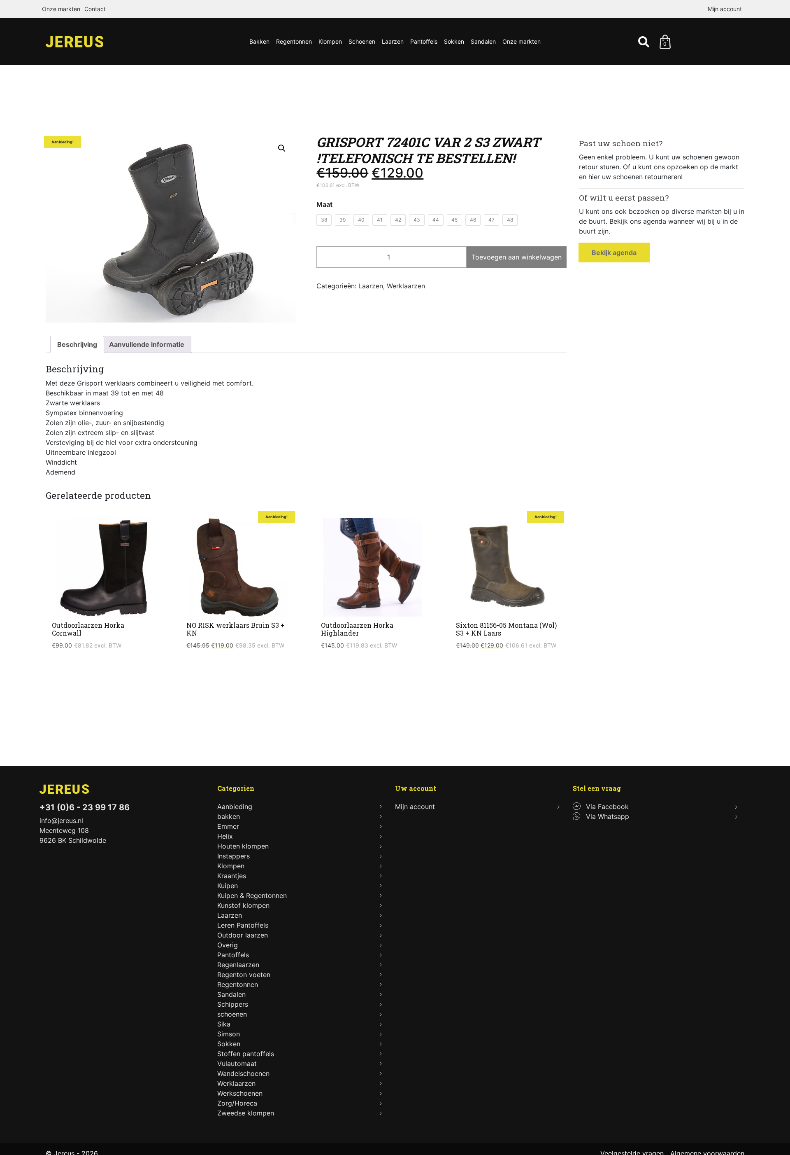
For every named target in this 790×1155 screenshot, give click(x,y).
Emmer (228, 826)
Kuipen (227, 885)
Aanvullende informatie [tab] (146, 344)
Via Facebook (607, 806)
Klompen (330, 41)
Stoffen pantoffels (245, 1054)
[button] (281, 148)
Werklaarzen (406, 286)
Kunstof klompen (243, 905)
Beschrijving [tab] (77, 344)
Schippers (232, 1004)
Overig (227, 945)
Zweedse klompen (245, 1113)
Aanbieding (234, 806)
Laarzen (393, 41)
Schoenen (362, 41)
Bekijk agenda (614, 252)
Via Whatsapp (607, 816)
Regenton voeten (243, 974)
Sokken (454, 41)
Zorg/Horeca (237, 1103)
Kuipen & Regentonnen (252, 895)
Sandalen (483, 41)
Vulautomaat (237, 1063)
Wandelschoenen (243, 1073)
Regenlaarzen (238, 965)
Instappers (233, 856)
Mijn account (725, 8)
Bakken (259, 41)
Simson (228, 1034)
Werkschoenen (240, 1093)
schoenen (232, 1014)
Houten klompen (243, 846)
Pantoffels (423, 41)
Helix (225, 836)
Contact (95, 8)
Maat (324, 204)
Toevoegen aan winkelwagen (517, 257)
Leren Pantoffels (242, 925)
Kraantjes (231, 876)
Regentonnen (294, 41)
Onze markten (61, 8)
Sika (223, 1024)
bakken (228, 816)
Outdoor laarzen (242, 935)
